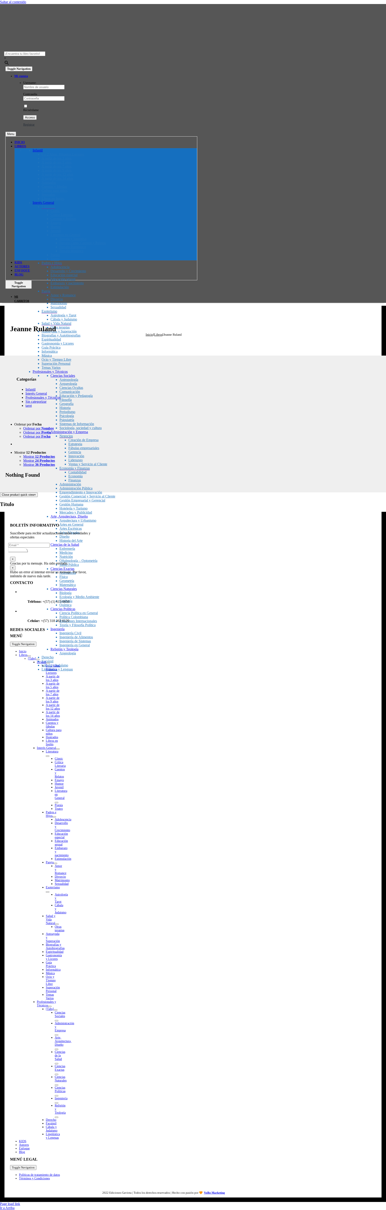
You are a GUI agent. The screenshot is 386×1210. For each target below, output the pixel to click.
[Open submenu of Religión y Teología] (56, 1117)
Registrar (29, 124)
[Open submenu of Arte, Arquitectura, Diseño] (56, 1049)
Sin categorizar (35, 401)
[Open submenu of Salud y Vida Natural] (57, 924)
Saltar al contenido (13, 2)
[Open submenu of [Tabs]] (38, 659)
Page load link (10, 1204)
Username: (30, 82)
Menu (10, 134)
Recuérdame (31, 110)
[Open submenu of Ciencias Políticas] (56, 1095)
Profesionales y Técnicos (43, 397)
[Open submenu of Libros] (29, 656)
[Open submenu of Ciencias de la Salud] (56, 1063)
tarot (28, 405)
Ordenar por (38, 428)
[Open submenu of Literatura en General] (56, 802)
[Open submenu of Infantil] (48, 663)
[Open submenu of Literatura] (47, 756)
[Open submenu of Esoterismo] (47, 892)
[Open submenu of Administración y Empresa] (56, 1035)
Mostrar (39, 456)
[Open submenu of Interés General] (58, 749)
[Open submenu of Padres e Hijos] (54, 817)
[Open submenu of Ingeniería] (56, 1103)
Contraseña (30, 94)
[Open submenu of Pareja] (55, 863)
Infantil (30, 389)
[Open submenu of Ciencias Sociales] (56, 1020)
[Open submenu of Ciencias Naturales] (56, 1085)
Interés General (36, 393)
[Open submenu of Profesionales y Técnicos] (50, 1006)
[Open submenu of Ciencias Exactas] (56, 1074)
